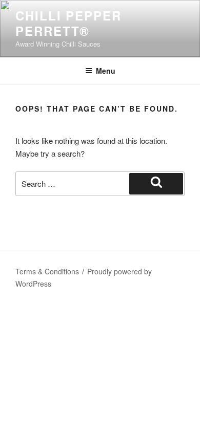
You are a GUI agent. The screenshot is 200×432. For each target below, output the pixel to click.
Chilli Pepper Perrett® (68, 23)
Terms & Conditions (47, 271)
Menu (105, 71)
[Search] (156, 184)
